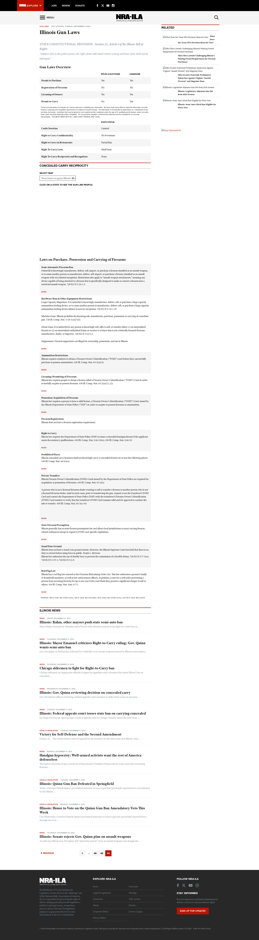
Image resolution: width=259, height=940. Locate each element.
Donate (132, 905)
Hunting (132, 892)
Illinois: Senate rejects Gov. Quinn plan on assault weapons (85, 836)
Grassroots (98, 899)
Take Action (134, 899)
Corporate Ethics (101, 911)
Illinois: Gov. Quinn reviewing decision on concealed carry (85, 692)
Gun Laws (133, 886)
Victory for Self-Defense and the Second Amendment (80, 734)
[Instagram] (113, 2)
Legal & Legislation (49, 730)
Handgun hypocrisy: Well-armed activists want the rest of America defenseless (90, 757)
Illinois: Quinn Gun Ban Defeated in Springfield (77, 783)
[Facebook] (97, 2)
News (42, 618)
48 (95, 853)
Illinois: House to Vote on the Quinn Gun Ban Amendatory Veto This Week (92, 810)
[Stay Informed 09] (171, 130)
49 (101, 853)
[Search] (216, 18)
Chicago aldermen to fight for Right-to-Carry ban (77, 668)
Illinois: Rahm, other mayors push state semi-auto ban (81, 622)
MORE (43, 292)
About (96, 905)
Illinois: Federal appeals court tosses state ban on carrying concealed (93, 713)
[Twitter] (102, 2)
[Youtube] (107, 2)
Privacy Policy (99, 917)
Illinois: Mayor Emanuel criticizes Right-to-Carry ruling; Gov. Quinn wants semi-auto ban (93, 645)
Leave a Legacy (136, 911)
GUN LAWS (44, 26)
